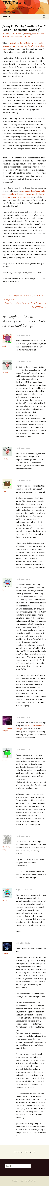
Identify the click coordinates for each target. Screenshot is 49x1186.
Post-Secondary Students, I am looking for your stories (25, 304)
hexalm (5, 954)
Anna (28, 36)
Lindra (5, 900)
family (7, 36)
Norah (5, 760)
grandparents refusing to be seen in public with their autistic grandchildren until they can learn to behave (24, 194)
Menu (5, 16)
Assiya (5, 346)
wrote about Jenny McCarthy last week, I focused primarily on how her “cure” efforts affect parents (23, 46)
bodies (20, 33)
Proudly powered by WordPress (24, 1181)
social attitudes (38, 33)
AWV (4, 491)
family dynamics (16, 36)
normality (27, 33)
